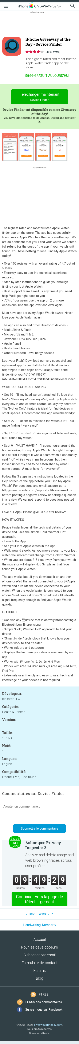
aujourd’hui (47, 76)
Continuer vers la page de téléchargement (39, 899)
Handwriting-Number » (39, 925)
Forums (39, 970)
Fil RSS (43, 994)
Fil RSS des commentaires (43, 1002)
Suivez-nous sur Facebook (43, 1009)
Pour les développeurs (39, 947)
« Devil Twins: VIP (39, 914)
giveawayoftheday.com (48, 1024)
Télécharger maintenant (39, 97)
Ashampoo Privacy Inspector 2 (43, 845)
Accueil (39, 939)
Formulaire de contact (39, 962)
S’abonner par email (40, 955)
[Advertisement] (39, 24)
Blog (39, 978)
